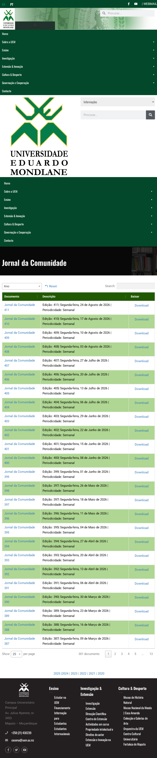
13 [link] (151, 654)
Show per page (18, 654)
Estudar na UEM (60, 700)
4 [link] (128, 654)
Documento (11, 296)
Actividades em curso (97, 724)
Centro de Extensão (96, 718)
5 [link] (135, 654)
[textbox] (22, 286)
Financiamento (62, 707)
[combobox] (22, 286)
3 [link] (122, 654)
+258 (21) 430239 (21, 732)
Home (5, 33)
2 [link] (115, 654)
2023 (74, 673)
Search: (110, 286)
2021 (92, 673)
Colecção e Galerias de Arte (135, 721)
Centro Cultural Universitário (132, 736)
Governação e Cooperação (15, 83)
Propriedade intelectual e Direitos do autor (99, 732)
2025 (57, 673)
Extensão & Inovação (12, 66)
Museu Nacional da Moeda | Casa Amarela (137, 710)
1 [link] (108, 654)
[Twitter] (16, 750)
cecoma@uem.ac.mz (22, 740)
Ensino (5, 50)
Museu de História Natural (133, 700)
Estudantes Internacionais (62, 731)
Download (141, 305)
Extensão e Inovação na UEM (98, 742)
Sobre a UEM (8, 42)
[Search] (150, 114)
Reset (53, 286)
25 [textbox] (14, 654)
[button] (35, 24)
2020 (101, 673)
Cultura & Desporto (12, 74)
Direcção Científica (96, 713)
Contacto (6, 91)
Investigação (8, 58)
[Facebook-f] (8, 750)
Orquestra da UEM (133, 728)
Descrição (49, 296)
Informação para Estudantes (60, 718)
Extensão (90, 708)
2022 (83, 673)
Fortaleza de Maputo (134, 744)
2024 (65, 673)
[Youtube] (24, 750)
